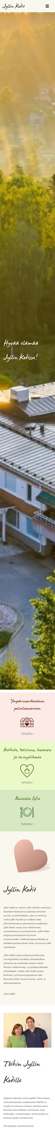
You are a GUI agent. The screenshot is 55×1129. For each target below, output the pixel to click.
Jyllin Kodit (13, 6)
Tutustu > (27, 734)
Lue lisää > (10, 994)
